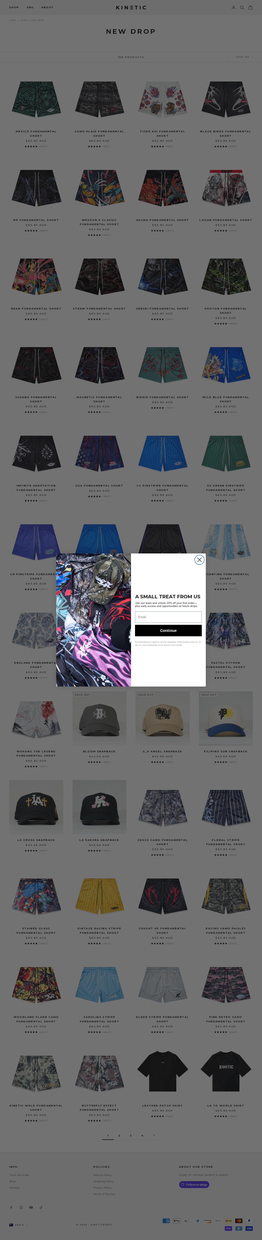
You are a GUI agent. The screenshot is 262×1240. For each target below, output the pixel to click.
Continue (168, 630)
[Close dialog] (199, 560)
